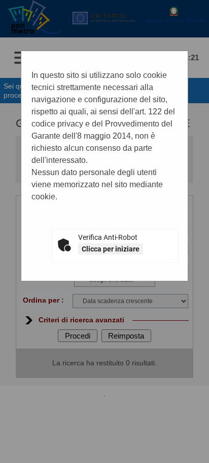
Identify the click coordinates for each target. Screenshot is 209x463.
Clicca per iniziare (111, 249)
